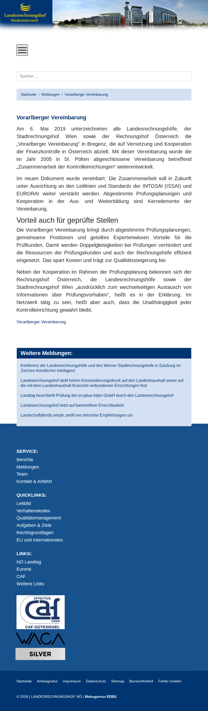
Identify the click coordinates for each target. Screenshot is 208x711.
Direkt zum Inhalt (35, 59)
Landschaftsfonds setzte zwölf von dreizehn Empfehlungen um (77, 415)
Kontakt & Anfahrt (34, 481)
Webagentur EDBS (100, 697)
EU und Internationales (39, 539)
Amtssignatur (47, 681)
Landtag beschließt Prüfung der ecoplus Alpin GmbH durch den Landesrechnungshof (97, 395)
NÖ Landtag (28, 562)
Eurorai (23, 569)
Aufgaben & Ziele (33, 525)
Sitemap (117, 681)
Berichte (24, 459)
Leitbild (23, 503)
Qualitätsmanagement (38, 517)
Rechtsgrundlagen (35, 532)
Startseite (24, 681)
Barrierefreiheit (141, 681)
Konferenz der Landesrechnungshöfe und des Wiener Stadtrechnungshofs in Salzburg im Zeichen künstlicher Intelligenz (101, 368)
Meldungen (27, 467)
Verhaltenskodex (33, 510)
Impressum (72, 681)
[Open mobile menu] (22, 50)
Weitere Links (30, 583)
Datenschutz (96, 681)
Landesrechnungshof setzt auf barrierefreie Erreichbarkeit (72, 405)
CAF (21, 576)
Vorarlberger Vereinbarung (41, 322)
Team (22, 474)
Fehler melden (170, 681)
